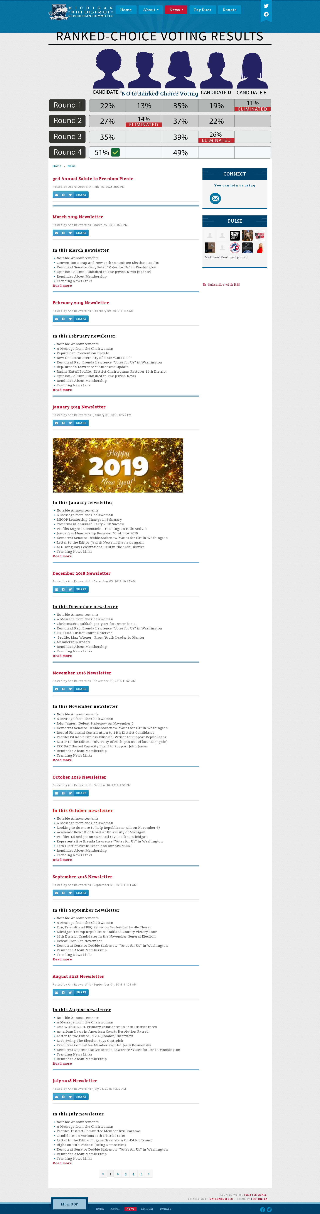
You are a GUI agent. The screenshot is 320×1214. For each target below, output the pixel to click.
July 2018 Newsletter (75, 1080)
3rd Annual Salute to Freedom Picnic (93, 178)
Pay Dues (202, 9)
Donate (230, 9)
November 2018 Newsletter (82, 672)
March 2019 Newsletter (78, 216)
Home (126, 9)
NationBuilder (221, 1199)
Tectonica (259, 1199)
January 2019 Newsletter (79, 406)
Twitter (250, 1195)
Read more (62, 286)
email (262, 1195)
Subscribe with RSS (224, 284)
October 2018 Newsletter (79, 777)
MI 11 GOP (69, 1204)
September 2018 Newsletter (83, 876)
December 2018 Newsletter (82, 573)
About (149, 9)
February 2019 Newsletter (81, 302)
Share (81, 194)
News (175, 9)
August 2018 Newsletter (78, 976)
